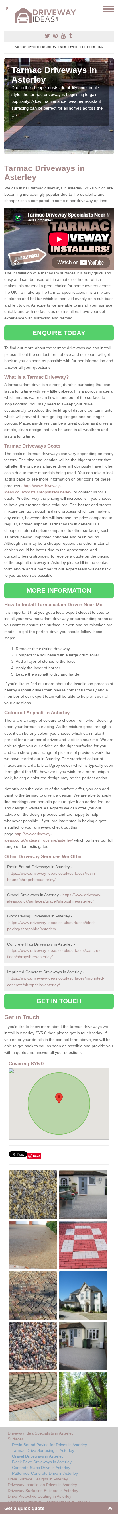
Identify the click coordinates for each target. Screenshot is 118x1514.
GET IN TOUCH (59, 1001)
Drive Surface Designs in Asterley (38, 1479)
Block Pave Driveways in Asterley (42, 1462)
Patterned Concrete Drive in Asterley (45, 1473)
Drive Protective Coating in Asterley (39, 1496)
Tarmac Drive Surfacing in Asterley (43, 1450)
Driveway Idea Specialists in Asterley (41, 1433)
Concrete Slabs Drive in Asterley (41, 1467)
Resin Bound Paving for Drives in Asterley (49, 1444)
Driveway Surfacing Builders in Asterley (43, 1490)
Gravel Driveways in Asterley (38, 1456)
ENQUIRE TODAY (59, 332)
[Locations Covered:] (7, 9)
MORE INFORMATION (59, 590)
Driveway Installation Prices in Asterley (42, 1484)
